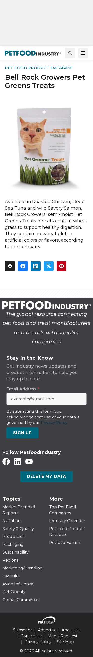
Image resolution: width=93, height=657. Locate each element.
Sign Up (22, 432)
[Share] (23, 266)
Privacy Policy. (54, 422)
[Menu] (83, 53)
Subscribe (23, 630)
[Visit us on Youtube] (29, 461)
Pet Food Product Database (39, 67)
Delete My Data (46, 476)
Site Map (65, 641)
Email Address (22, 389)
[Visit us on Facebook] (6, 461)
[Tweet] (49, 266)
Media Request (63, 636)
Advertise (47, 630)
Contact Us (31, 636)
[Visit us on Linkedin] (17, 461)
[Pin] (61, 266)
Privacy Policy (38, 641)
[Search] (70, 53)
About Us (71, 630)
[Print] (10, 266)
